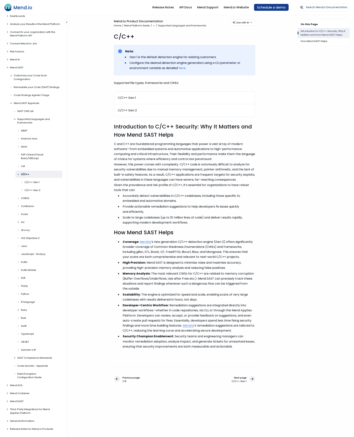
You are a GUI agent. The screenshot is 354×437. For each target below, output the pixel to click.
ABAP (24, 130)
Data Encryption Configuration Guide (29, 375)
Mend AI (15, 59)
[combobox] (323, 7)
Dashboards (17, 16)
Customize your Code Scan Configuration (30, 77)
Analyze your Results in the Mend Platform (35, 24)
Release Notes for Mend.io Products (31, 429)
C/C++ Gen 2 (32, 190)
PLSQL (24, 286)
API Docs (185, 7)
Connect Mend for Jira (23, 43)
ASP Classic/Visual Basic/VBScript (32, 156)
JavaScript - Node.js (33, 254)
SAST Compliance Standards (34, 358)
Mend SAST (16, 67)
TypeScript (27, 334)
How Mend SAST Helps (314, 41)
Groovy (25, 230)
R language (28, 302)
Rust (23, 318)
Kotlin (24, 262)
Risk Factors (17, 51)
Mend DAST (17, 401)
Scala (24, 214)
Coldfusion (27, 206)
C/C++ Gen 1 (32, 182)
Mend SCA (16, 385)
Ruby (24, 310)
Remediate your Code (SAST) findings (36, 87)
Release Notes (163, 7)
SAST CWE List (25, 111)
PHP (23, 278)
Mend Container (20, 393)
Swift (24, 326)
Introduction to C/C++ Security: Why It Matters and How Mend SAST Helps (323, 33)
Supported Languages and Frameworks (33, 121)
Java (24, 246)
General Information (22, 421)
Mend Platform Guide (137, 25)
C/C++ (25, 174)
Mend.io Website (236, 7)
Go (23, 222)
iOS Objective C (30, 238)
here (182, 68)
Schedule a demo (271, 7)
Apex (24, 146)
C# (23, 166)
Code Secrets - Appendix (32, 366)
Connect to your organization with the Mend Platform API (32, 33)
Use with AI (242, 22)
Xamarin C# (28, 350)
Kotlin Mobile (28, 270)
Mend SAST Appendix (26, 103)
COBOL (25, 198)
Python (25, 294)
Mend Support (208, 7)
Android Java (29, 138)
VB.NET (25, 342)
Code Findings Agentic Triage (31, 95)
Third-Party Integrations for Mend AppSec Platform (30, 411)
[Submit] (302, 7)
